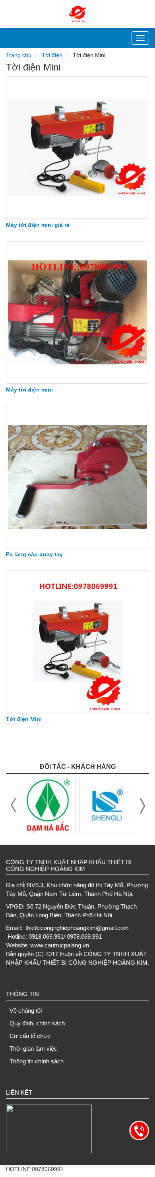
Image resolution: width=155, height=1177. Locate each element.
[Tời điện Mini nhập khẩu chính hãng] (77, 641)
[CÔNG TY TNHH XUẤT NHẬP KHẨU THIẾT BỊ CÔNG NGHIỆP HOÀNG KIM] (77, 13)
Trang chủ (18, 55)
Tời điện (52, 55)
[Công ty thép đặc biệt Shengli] (107, 805)
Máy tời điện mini (29, 389)
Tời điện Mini (24, 719)
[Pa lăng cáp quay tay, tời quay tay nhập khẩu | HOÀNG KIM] (77, 477)
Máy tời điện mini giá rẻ (38, 225)
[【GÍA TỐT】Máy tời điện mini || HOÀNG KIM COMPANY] (77, 312)
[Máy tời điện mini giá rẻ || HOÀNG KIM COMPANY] (77, 147)
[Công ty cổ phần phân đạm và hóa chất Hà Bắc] (47, 805)
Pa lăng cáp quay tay (34, 554)
